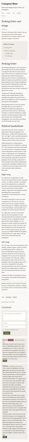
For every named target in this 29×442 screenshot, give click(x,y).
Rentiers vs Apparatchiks (8, 285)
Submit (7, 333)
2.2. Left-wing (8, 56)
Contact (3, 16)
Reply (5, 360)
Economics (8, 297)
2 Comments (6, 307)
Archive (8, 13)
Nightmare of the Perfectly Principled (16, 283)
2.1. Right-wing (9, 53)
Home (3, 13)
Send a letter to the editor (8, 302)
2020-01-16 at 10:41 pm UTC (16, 366)
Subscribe (19, 13)
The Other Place (13, 358)
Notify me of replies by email (11, 329)
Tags (14, 13)
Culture (15, 297)
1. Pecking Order (7, 47)
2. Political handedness (9, 51)
